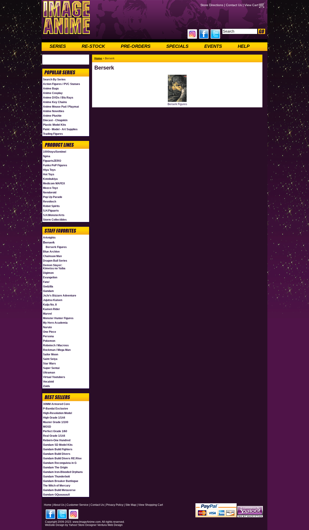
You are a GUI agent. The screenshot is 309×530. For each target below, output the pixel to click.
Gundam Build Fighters (57, 449)
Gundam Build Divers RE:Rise (62, 458)
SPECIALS (177, 46)
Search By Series (54, 79)
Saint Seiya (50, 359)
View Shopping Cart (150, 504)
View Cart (251, 5)
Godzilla (48, 286)
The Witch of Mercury (56, 485)
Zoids (46, 386)
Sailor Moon (50, 354)
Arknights (49, 237)
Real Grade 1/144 (54, 435)
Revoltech (49, 201)
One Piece (49, 331)
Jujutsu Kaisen (52, 300)
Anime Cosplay (53, 93)
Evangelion (50, 277)
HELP (244, 46)
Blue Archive (51, 251)
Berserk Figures (56, 247)
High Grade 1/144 (54, 417)
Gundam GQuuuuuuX (56, 494)
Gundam (48, 291)
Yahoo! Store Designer (83, 525)
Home (98, 58)
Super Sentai (51, 368)
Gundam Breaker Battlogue (60, 481)
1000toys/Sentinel (54, 151)
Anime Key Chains (55, 102)
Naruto (47, 327)
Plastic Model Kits (54, 124)
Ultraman (49, 372)
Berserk (49, 242)
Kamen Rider (51, 309)
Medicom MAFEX (54, 183)
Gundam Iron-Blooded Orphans (63, 472)
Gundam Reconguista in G (59, 463)
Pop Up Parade (52, 197)
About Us (58, 504)
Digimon (48, 273)
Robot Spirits (51, 206)
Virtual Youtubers (54, 377)
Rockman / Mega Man (57, 350)
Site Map (130, 504)
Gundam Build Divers (56, 453)
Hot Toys (48, 174)
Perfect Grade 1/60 (55, 431)
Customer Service (77, 504)
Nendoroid (49, 192)
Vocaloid (48, 381)
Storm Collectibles (55, 219)
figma (46, 156)
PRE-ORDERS (135, 46)
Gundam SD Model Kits (58, 444)
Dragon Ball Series (55, 260)
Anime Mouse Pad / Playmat (61, 106)
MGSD (47, 426)
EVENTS (213, 46)
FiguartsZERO (52, 160)
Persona (48, 336)
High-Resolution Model (57, 413)
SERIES (58, 46)
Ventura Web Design (110, 525)
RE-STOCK (93, 46)
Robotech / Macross (56, 345)
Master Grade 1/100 (55, 422)
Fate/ (46, 282)
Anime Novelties (53, 111)
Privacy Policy (114, 504)
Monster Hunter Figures (58, 318)
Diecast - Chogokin (55, 120)
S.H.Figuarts (51, 210)
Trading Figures (53, 133)
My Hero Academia (55, 322)
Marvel (47, 313)
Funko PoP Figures (55, 165)
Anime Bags (51, 88)
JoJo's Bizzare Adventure (59, 295)
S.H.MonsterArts (53, 215)
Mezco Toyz (50, 188)
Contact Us (234, 5)
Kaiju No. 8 (50, 304)
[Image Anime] (66, 34)
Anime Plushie (52, 115)
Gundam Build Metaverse (59, 490)
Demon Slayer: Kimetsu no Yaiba (54, 267)
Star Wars (49, 363)
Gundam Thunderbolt (56, 476)
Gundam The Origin (55, 467)
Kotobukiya (50, 179)
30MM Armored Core (56, 404)
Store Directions (211, 5)
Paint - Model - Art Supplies (60, 129)
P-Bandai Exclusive (55, 408)
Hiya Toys (49, 169)
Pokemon (49, 340)
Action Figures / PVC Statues (61, 84)
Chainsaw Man (52, 256)
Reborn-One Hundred (56, 440)
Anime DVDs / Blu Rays (58, 97)
